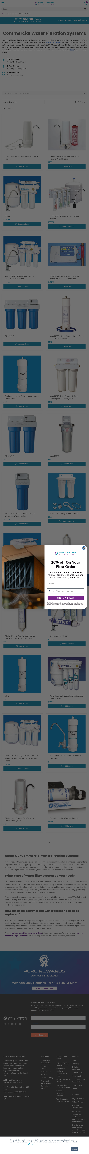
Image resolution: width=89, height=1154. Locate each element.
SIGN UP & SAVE (65, 598)
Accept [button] (75, 1149)
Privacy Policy (29, 1144)
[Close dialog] (84, 548)
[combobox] (51, 591)
